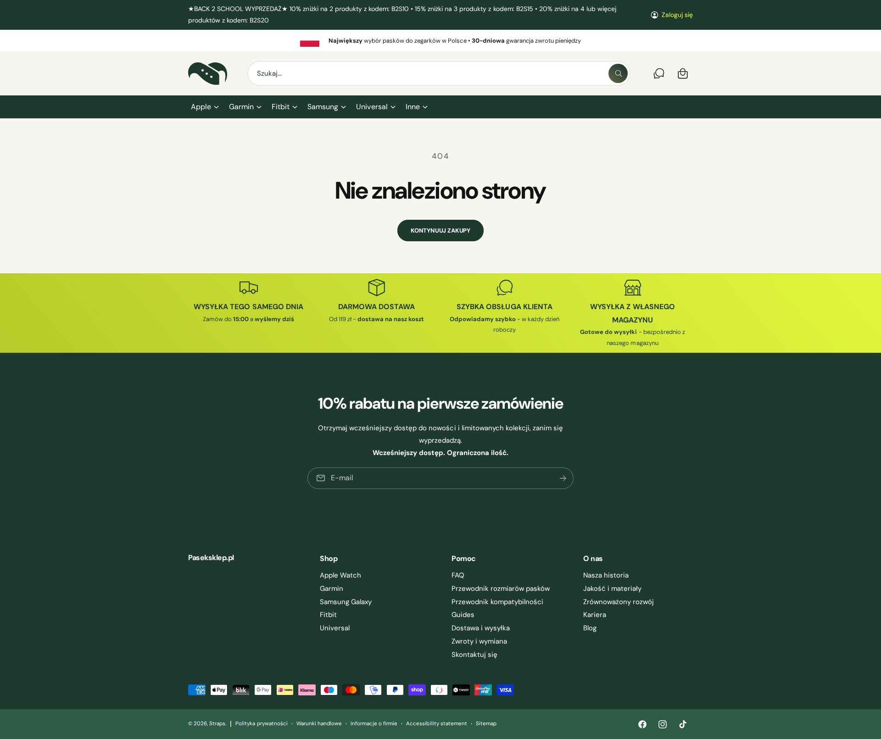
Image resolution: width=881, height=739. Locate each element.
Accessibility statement (436, 723)
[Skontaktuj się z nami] (659, 73)
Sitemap (486, 723)
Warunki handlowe (319, 723)
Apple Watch (340, 575)
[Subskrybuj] (563, 478)
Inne (413, 106)
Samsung (322, 106)
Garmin (241, 106)
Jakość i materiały (612, 588)
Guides (463, 614)
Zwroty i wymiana (479, 641)
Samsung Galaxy (346, 601)
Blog (590, 628)
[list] (440, 40)
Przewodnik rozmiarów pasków (501, 588)
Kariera (594, 614)
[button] (204, 106)
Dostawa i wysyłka (481, 628)
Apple (201, 106)
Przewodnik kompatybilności (497, 601)
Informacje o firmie (374, 723)
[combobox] (439, 73)
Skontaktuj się (474, 654)
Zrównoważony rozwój (618, 601)
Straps (217, 723)
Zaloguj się (677, 15)
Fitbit (281, 106)
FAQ (458, 575)
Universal (371, 106)
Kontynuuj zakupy (440, 230)
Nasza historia (606, 575)
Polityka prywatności (261, 723)
